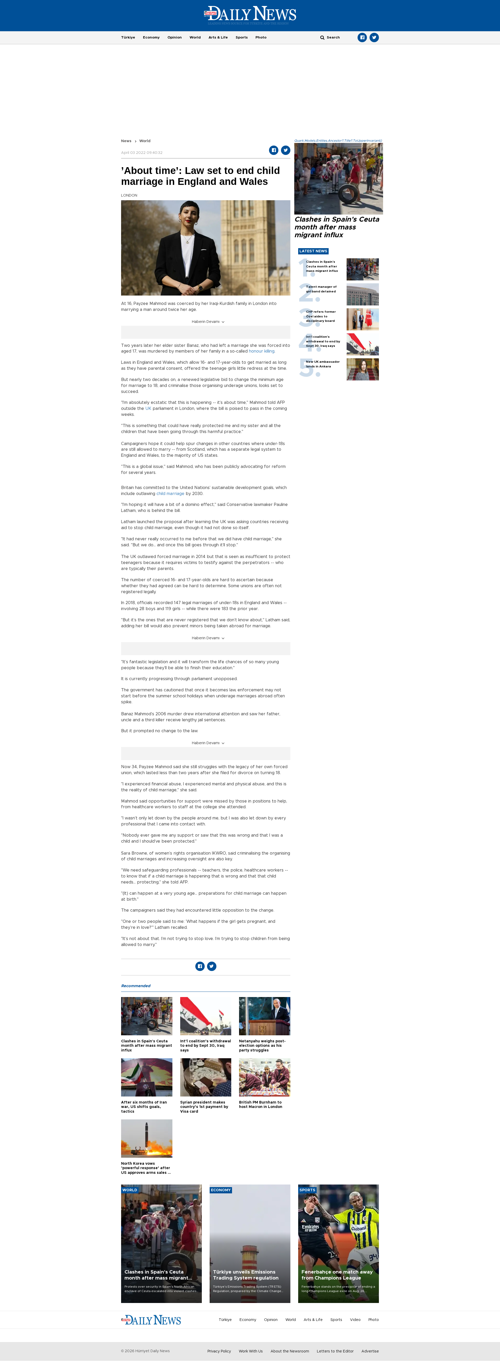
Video (355, 1320)
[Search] (322, 37)
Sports (242, 37)
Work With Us (251, 1351)
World (195, 37)
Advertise (370, 1351)
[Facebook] (362, 37)
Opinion (174, 37)
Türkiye (128, 37)
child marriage (170, 494)
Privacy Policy (219, 1351)
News (126, 141)
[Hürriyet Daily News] (250, 15)
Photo (260, 37)
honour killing (261, 351)
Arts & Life (218, 37)
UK (148, 408)
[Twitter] (374, 37)
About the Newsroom (290, 1351)
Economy (151, 37)
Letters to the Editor (335, 1351)
